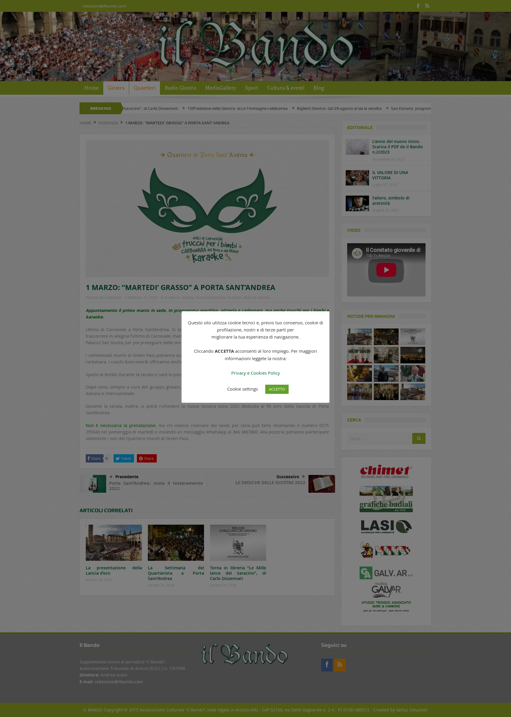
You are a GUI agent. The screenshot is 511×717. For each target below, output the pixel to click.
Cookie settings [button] (242, 389)
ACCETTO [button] (277, 389)
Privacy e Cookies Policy (255, 373)
